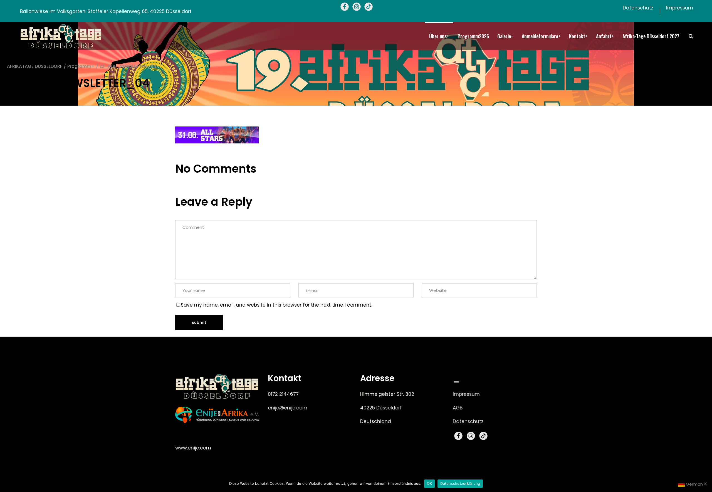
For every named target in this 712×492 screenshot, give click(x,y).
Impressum (466, 394)
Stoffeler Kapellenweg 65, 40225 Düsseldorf (140, 11)
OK (429, 483)
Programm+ (81, 66)
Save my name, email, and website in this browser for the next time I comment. (276, 305)
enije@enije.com (287, 407)
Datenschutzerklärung (460, 483)
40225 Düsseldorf (381, 407)
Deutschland (375, 421)
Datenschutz (468, 421)
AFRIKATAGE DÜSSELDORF (34, 66)
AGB (458, 407)
